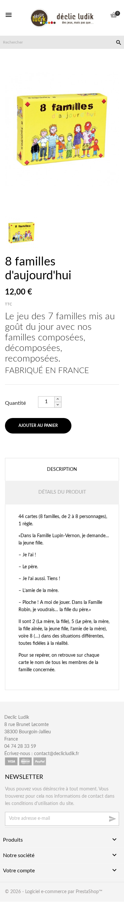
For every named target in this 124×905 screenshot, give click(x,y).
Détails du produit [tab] (62, 492)
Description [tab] (62, 469)
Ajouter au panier (38, 426)
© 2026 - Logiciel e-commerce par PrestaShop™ (54, 891)
